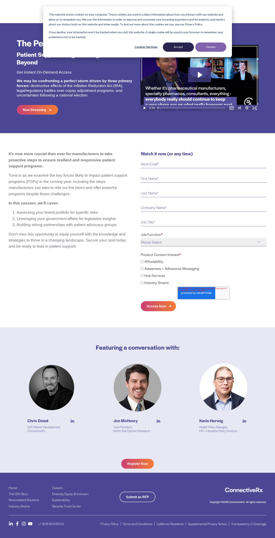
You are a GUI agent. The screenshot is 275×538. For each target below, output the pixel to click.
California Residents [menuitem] (170, 524)
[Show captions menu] (231, 108)
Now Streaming (34, 110)
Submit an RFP (137, 497)
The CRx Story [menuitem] (18, 493)
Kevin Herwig (211, 420)
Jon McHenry (125, 420)
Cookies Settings (146, 47)
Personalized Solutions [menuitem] (24, 500)
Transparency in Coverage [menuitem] (248, 524)
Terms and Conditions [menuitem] (137, 524)
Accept (178, 47)
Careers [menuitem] (57, 487)
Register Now (137, 463)
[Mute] (239, 108)
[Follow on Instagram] (24, 523)
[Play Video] (144, 108)
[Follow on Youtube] (30, 523)
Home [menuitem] (13, 487)
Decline (211, 47)
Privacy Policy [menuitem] (109, 524)
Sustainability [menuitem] (61, 500)
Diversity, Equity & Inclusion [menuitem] (70, 493)
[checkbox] (203, 272)
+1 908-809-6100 (51, 524)
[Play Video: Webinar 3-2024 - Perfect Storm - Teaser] (199, 74)
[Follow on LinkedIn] (11, 523)
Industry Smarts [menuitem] (19, 506)
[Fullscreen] (254, 108)
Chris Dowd (37, 420)
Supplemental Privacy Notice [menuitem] (207, 524)
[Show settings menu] (247, 108)
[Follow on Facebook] (17, 523)
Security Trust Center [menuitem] (66, 506)
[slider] (192, 108)
